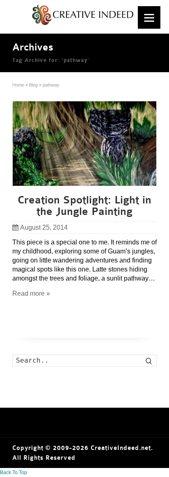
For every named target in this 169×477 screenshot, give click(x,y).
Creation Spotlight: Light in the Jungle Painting (84, 206)
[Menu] (149, 17)
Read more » (31, 293)
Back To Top (13, 472)
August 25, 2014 (44, 227)
